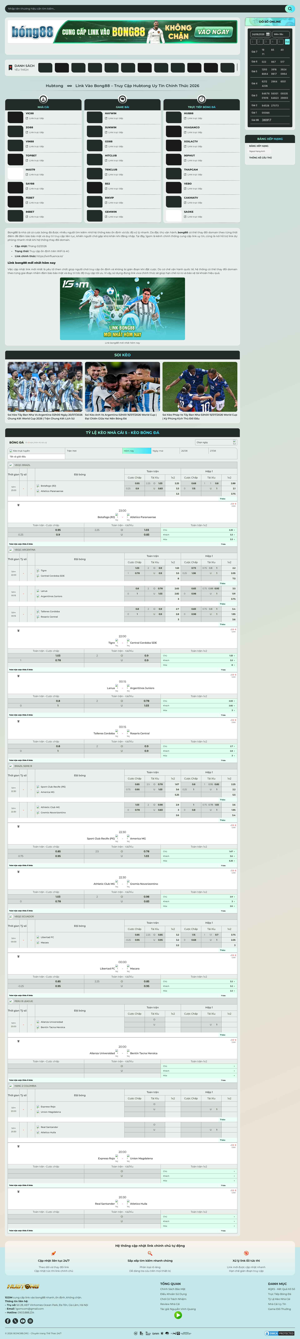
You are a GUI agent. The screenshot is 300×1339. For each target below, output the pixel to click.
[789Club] (227, 68)
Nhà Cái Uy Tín (277, 1304)
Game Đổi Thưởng (279, 1309)
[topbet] (211, 68)
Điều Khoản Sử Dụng (173, 1294)
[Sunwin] (78, 68)
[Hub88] (112, 68)
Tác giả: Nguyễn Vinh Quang (178, 1309)
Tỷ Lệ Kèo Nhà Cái (279, 1299)
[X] (15, 1321)
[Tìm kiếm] (290, 9)
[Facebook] (8, 1321)
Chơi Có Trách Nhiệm (173, 1299)
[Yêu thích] (20, 113)
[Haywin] (45, 68)
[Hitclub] (178, 68)
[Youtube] (23, 1321)
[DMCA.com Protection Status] (279, 1333)
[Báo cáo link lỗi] (77, 114)
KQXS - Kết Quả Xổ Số (281, 1289)
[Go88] (95, 68)
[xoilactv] (194, 68)
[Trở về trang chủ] (23, 1287)
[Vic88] (62, 68)
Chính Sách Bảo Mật (172, 1289)
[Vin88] (161, 68)
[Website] (30, 1321)
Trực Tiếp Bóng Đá (279, 1294)
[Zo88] (128, 68)
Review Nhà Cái (170, 1304)
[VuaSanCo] (145, 68)
